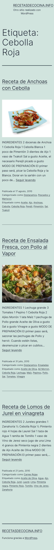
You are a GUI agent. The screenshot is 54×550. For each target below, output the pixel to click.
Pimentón (38, 206)
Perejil (29, 206)
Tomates (11, 376)
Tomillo (29, 485)
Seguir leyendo (26, 180)
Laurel (26, 482)
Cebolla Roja (18, 206)
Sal (46, 206)
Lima (33, 482)
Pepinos (37, 372)
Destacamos (30, 195)
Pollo (45, 372)
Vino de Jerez (41, 485)
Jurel (19, 482)
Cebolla (6, 206)
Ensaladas (43, 365)
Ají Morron (43, 369)
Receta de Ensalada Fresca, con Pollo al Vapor (25, 247)
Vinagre (21, 376)
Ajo (30, 202)
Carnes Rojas (31, 474)
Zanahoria (7, 489)
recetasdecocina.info (33, 5)
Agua (40, 478)
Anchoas (38, 202)
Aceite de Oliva (29, 369)
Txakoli (6, 210)
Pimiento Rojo (16, 485)
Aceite (24, 202)
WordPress (31, 538)
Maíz (29, 372)
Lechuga (21, 372)
